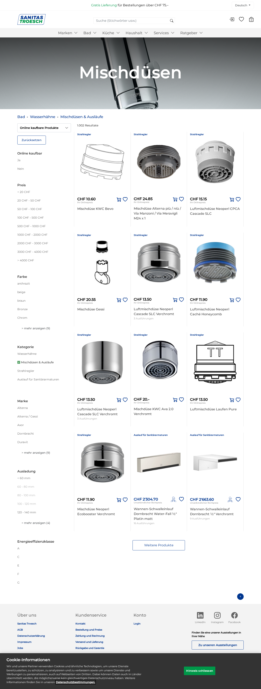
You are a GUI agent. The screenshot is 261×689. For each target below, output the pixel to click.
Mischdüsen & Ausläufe (81, 117)
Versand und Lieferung (89, 641)
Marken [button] (65, 33)
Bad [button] (87, 33)
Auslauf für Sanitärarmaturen (151, 435)
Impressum (24, 641)
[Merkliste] (241, 19)
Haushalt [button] (134, 33)
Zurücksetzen (32, 140)
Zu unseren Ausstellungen (217, 645)
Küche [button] (108, 33)
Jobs (20, 648)
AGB (20, 629)
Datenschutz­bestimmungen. (75, 682)
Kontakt (80, 623)
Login (137, 623)
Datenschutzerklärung (31, 635)
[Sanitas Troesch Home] (31, 19)
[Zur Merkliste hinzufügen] (124, 199)
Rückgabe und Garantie (89, 648)
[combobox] (134, 20)
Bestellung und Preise (88, 629)
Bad (21, 117)
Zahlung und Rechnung (90, 635)
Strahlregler (84, 134)
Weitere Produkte (159, 545)
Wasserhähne (42, 117)
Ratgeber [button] (189, 33)
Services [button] (162, 33)
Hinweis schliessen (199, 670)
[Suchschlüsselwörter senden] (171, 21)
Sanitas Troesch (26, 623)
